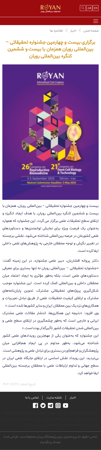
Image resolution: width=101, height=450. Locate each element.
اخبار (73, 31)
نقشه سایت (54, 397)
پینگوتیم (46, 442)
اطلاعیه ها (56, 31)
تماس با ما (32, 397)
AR (89, 8)
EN (96, 8)
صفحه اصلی (91, 31)
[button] (96, 21)
